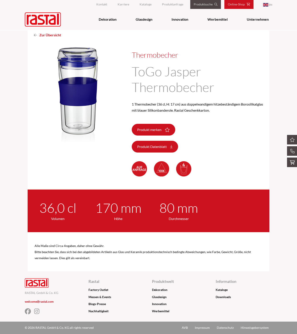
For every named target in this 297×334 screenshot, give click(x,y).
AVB (185, 327)
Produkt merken (149, 130)
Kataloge (146, 4)
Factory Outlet (98, 290)
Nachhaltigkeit (98, 311)
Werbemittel (217, 19)
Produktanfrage (172, 4)
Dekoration (108, 19)
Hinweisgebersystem (255, 327)
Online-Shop (236, 4)
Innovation (180, 19)
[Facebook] (29, 312)
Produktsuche (203, 4)
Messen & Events (99, 297)
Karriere (123, 4)
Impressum (202, 327)
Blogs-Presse (97, 304)
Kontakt (101, 4)
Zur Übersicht (50, 35)
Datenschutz (225, 327)
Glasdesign (144, 19)
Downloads (223, 297)
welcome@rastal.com (39, 301)
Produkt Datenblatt (152, 146)
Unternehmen (258, 19)
